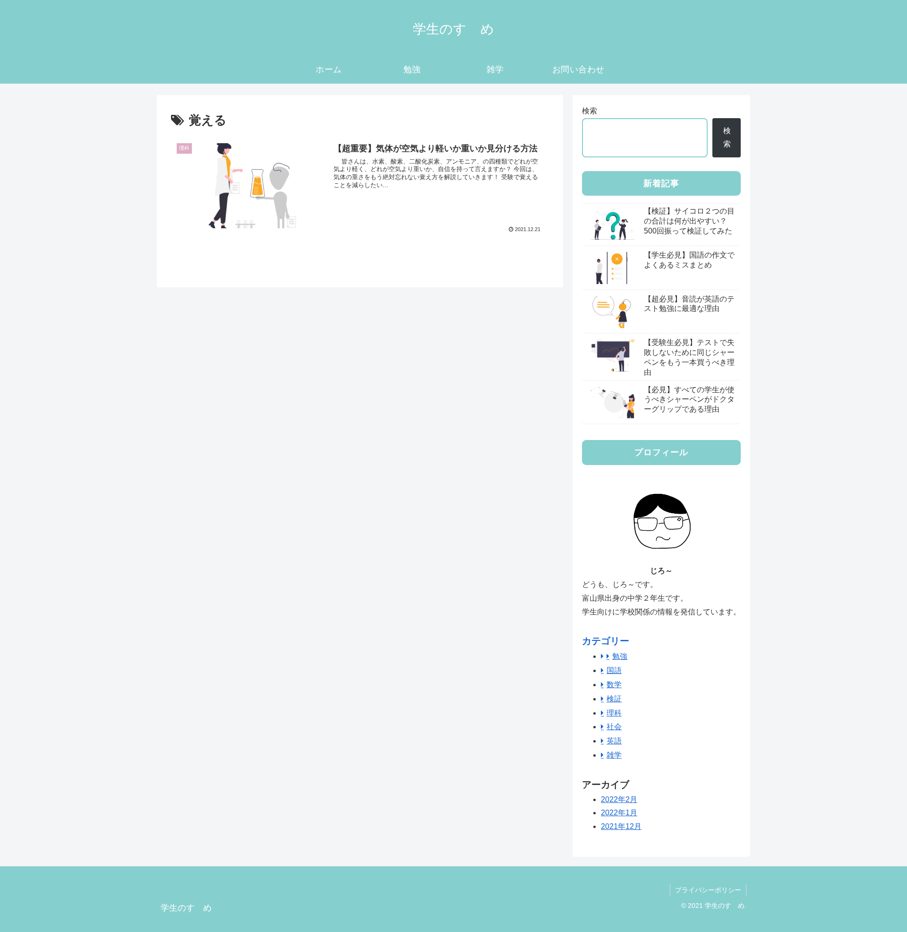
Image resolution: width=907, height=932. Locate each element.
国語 (614, 670)
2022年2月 (619, 799)
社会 (614, 727)
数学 (614, 685)
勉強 (619, 656)
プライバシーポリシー (708, 890)
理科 (614, 713)
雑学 (614, 755)
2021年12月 (621, 826)
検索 (589, 111)
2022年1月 (619, 813)
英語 (614, 741)
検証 (614, 699)
